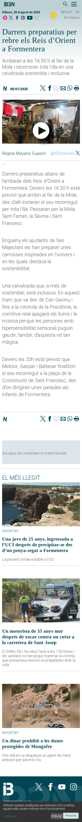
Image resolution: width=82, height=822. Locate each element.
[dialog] (41, 812)
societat (10, 531)
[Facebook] (17, 18)
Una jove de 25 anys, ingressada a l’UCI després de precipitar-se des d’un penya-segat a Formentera (37, 544)
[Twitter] (43, 88)
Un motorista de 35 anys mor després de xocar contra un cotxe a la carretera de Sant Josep (38, 636)
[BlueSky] (37, 18)
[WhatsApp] (70, 88)
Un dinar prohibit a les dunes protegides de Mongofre (32, 743)
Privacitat (71, 815)
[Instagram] (23, 18)
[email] (63, 88)
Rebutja (57, 816)
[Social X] (11, 18)
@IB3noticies (62, 153)
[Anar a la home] (5, 18)
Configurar (10, 816)
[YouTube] (30, 18)
